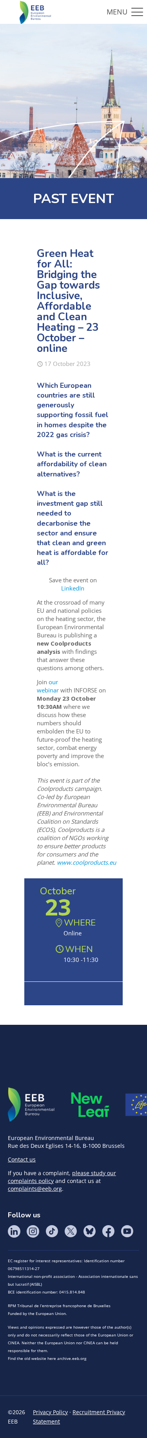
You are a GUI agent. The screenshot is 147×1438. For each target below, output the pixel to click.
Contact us (22, 1159)
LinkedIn (72, 588)
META (90, 1104)
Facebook (108, 1231)
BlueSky (89, 1231)
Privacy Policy (50, 1412)
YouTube (127, 1231)
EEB (31, 1104)
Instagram (33, 1231)
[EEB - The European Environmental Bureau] (35, 11)
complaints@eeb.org (35, 1188)
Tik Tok (51, 1231)
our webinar (48, 686)
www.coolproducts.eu (86, 862)
